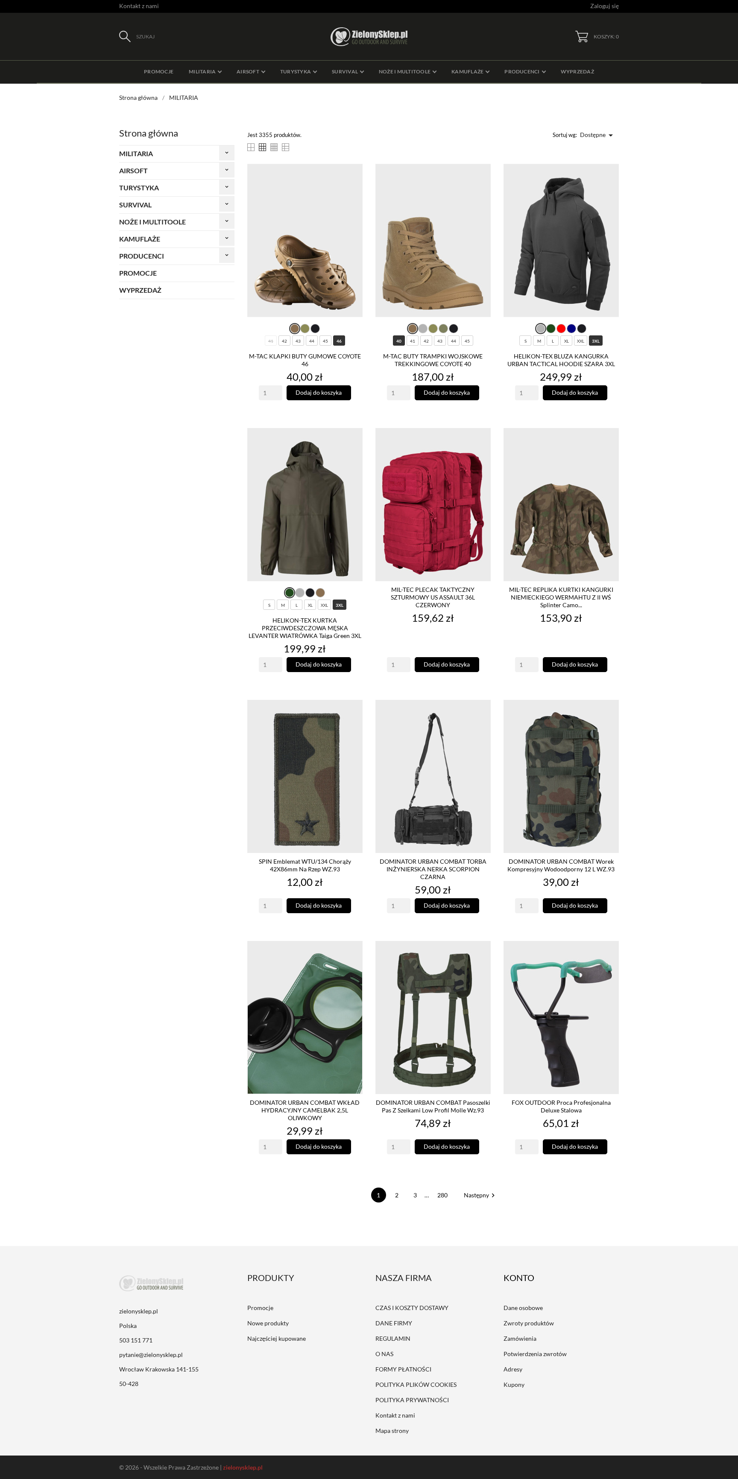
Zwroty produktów (529, 1323)
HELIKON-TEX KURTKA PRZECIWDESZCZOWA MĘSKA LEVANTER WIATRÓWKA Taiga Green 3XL (305, 628)
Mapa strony (392, 1430)
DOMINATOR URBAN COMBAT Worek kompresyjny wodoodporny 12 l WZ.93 (561, 865)
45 (325, 341)
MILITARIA (136, 153)
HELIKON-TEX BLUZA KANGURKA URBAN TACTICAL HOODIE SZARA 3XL (561, 359)
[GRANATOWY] (571, 328)
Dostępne (598, 135)
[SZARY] (423, 328)
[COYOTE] (294, 328)
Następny (480, 1195)
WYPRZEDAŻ (140, 290)
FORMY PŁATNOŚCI (403, 1369)
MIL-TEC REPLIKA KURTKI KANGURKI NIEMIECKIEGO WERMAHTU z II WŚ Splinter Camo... (561, 597)
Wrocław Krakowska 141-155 (159, 1369)
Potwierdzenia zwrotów (535, 1353)
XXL (580, 341)
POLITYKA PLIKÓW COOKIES (416, 1384)
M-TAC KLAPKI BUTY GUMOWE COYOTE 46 (305, 359)
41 (270, 341)
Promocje (260, 1307)
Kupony (514, 1384)
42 (284, 341)
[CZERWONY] (561, 328)
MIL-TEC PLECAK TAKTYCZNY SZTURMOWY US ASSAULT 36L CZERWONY (433, 597)
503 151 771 (135, 1340)
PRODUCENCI (141, 256)
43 (298, 341)
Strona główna (148, 133)
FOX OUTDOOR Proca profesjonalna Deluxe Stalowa (561, 1106)
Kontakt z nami (139, 5)
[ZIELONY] (551, 328)
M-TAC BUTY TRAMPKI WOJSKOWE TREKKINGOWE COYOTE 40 (433, 359)
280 (443, 1195)
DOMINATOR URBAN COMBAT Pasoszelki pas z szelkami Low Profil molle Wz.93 (433, 1106)
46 (339, 341)
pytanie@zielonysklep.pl (151, 1354)
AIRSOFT (133, 170)
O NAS (384, 1353)
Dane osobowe (523, 1307)
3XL (596, 341)
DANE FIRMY (393, 1323)
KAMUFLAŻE (139, 239)
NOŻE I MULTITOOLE (152, 222)
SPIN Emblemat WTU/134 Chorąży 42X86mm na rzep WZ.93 (305, 865)
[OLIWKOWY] (305, 328)
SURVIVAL (135, 205)
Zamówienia (520, 1338)
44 (311, 341)
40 (398, 341)
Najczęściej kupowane (276, 1338)
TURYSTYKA (139, 187)
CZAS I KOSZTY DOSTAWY (411, 1307)
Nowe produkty (268, 1323)
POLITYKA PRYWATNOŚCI (412, 1399)
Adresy (513, 1369)
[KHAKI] (443, 328)
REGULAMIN (392, 1338)
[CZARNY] (315, 328)
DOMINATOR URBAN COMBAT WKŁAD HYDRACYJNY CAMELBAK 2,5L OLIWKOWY (305, 1110)
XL (566, 341)
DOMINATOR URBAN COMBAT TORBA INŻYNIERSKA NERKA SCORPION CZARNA (433, 869)
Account (525, 1277)
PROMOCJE (138, 273)
